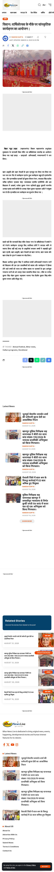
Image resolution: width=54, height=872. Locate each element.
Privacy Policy (31, 865)
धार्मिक (5, 19)
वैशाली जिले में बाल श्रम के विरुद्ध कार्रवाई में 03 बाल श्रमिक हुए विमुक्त (34, 480)
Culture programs (10, 350)
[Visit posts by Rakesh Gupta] (5, 38)
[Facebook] (4, 744)
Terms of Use (10, 868)
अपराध (48, 672)
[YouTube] (12, 744)
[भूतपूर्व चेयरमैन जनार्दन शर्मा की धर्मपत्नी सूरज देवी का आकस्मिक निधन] (13, 417)
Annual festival (19, 347)
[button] (45, 866)
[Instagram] (17, 744)
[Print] (27, 45)
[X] (8, 744)
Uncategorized (43, 653)
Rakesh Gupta (17, 37)
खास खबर (47, 636)
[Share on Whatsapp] (17, 45)
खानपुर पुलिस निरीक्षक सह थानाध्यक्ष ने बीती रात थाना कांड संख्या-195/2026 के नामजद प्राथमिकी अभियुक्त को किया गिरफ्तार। (35, 437)
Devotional (22, 350)
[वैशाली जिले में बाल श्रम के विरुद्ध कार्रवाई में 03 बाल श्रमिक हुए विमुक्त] (13, 481)
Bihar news (30, 347)
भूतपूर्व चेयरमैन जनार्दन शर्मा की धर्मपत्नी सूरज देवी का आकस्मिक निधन (35, 416)
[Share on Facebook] (8, 45)
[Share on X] (13, 45)
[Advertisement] (27, 112)
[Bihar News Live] (11, 5)
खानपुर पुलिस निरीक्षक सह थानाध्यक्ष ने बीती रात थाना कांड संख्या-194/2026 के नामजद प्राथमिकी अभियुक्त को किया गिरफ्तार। (35, 460)
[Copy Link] (22, 45)
